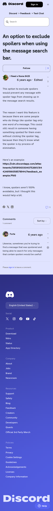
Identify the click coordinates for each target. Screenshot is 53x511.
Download (11, 334)
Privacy (9, 452)
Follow (26, 68)
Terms (9, 448)
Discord (13, 13)
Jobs (8, 368)
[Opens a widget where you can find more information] (42, 506)
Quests (9, 427)
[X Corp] (8, 207)
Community (11, 418)
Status (9, 343)
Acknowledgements (16, 467)
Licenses (10, 472)
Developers (12, 422)
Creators (10, 413)
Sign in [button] (34, 4)
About (9, 364)
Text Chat (39, 13)
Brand (9, 373)
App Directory (13, 348)
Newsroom (11, 378)
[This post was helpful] (47, 77)
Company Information (17, 477)
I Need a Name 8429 (20, 76)
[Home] (13, 5)
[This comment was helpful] (47, 233)
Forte (12, 234)
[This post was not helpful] (47, 86)
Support (10, 393)
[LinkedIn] (12, 207)
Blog (8, 403)
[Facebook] (4, 207)
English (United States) (21, 305)
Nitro (8, 338)
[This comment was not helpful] (47, 242)
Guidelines (11, 462)
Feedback (25, 13)
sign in (11, 267)
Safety (9, 398)
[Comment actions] (47, 247)
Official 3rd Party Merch (18, 432)
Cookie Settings (14, 457)
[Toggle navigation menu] (48, 4)
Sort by (41, 221)
